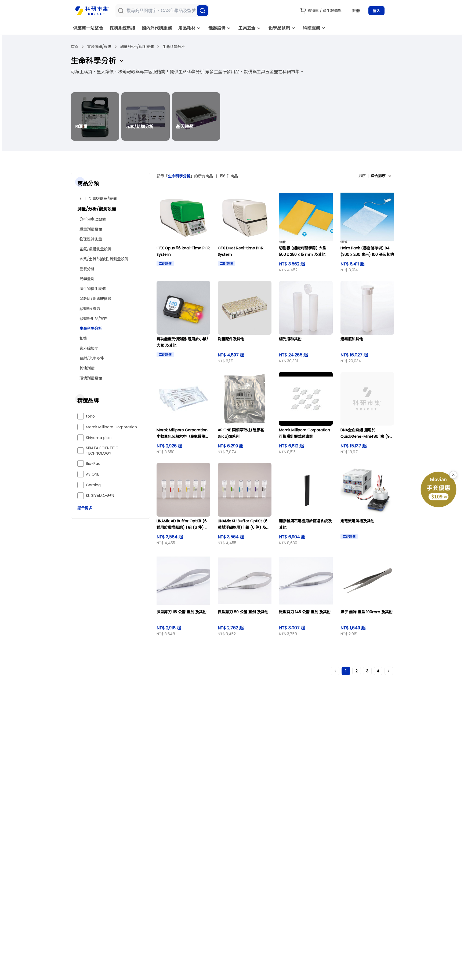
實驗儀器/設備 (99, 46)
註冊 (356, 10)
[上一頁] (335, 671)
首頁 (74, 46)
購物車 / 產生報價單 (324, 10)
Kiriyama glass (99, 437)
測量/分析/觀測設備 (137, 46)
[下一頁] (389, 671)
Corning (93, 485)
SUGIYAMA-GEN (100, 495)
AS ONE (92, 474)
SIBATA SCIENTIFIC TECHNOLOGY (102, 450)
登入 (376, 10)
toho (90, 416)
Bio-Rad (93, 463)
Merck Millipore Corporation (111, 427)
